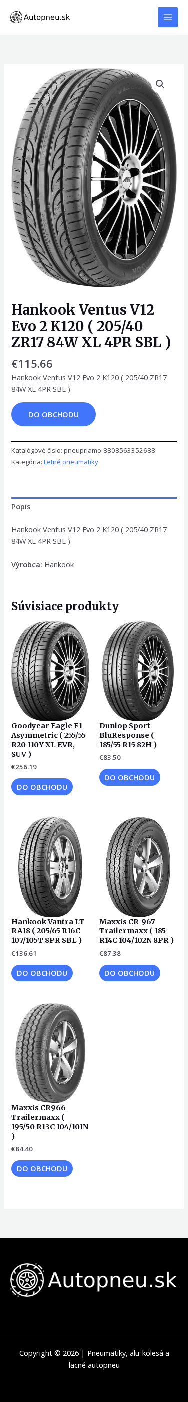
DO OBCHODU (53, 414)
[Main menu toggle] (168, 17)
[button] (160, 84)
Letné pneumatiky (71, 461)
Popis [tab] (20, 506)
